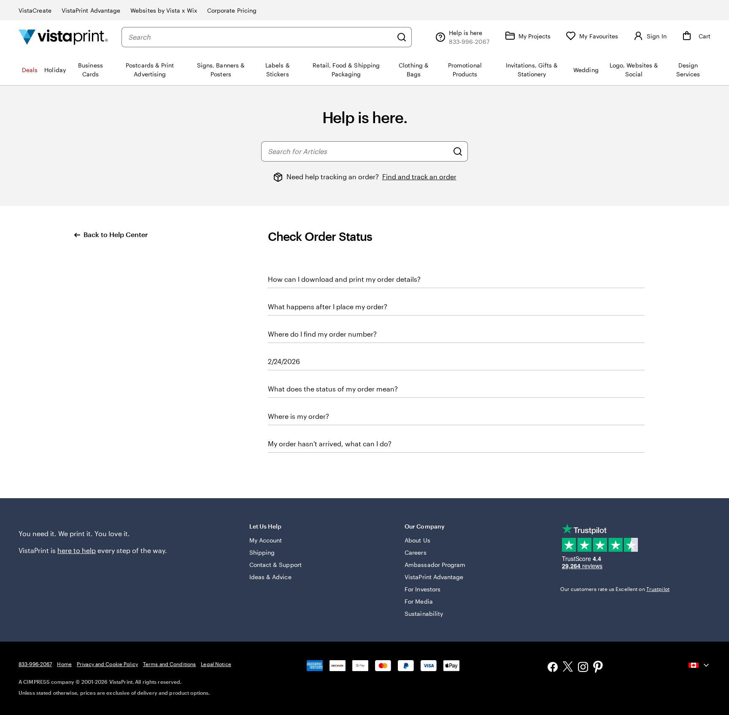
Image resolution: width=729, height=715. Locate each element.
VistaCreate (35, 10)
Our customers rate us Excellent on (615, 589)
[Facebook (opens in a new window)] (553, 668)
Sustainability (424, 613)
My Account (265, 540)
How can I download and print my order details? (344, 279)
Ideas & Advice (270, 576)
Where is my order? (298, 416)
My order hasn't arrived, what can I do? (330, 444)
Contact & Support (275, 564)
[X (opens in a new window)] (568, 668)
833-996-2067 (35, 664)
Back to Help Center (116, 234)
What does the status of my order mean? (333, 389)
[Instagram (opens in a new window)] (583, 668)
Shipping (262, 552)
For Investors (422, 589)
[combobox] (260, 37)
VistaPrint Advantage (91, 10)
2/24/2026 (284, 361)
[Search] (401, 37)
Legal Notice (216, 664)
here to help (76, 550)
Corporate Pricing (231, 10)
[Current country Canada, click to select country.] (699, 665)
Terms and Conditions (169, 664)
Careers (416, 552)
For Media (419, 601)
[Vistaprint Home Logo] (63, 37)
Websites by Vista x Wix (163, 10)
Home (64, 664)
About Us (417, 540)
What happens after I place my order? (327, 306)
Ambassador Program (435, 564)
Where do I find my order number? (322, 334)
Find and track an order (419, 177)
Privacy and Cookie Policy (107, 664)
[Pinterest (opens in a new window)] (598, 667)
